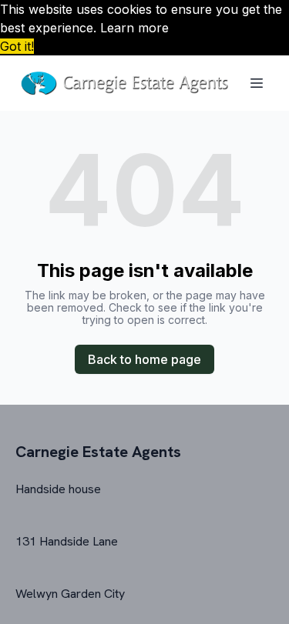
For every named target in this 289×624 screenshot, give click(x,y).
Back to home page (144, 359)
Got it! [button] (17, 46)
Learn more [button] (134, 27)
